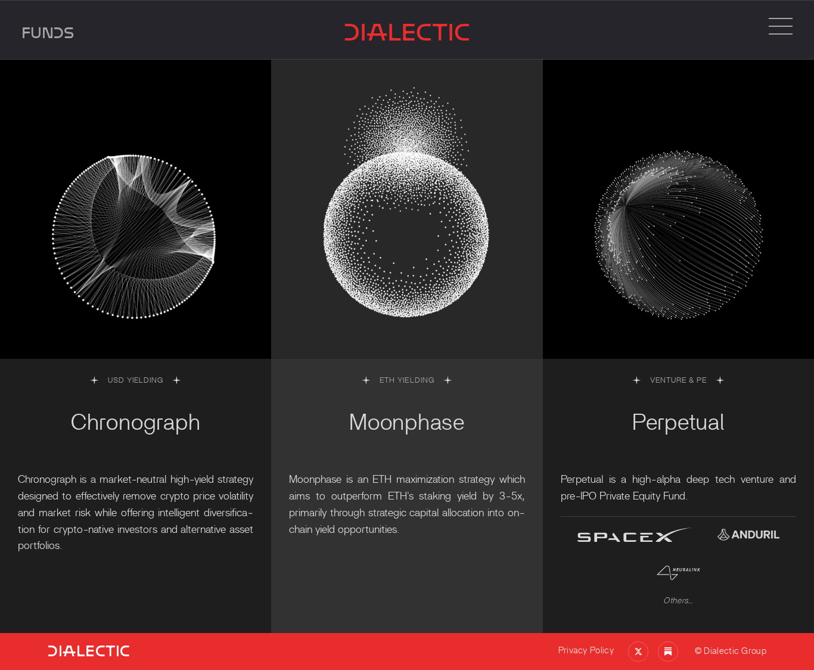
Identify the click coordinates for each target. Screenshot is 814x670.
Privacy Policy (586, 650)
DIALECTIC (407, 32)
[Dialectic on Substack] (668, 651)
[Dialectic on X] (638, 651)
